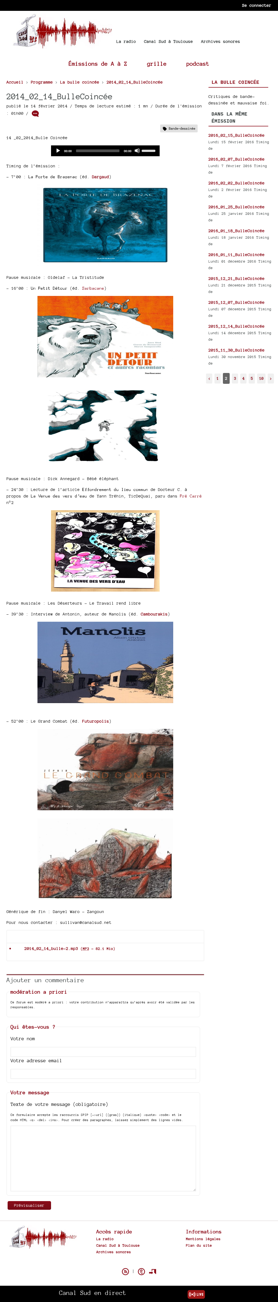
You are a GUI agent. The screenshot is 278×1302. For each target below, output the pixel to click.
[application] (105, 150)
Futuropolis (95, 721)
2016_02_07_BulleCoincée (236, 159)
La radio (126, 41)
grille (157, 63)
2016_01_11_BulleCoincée (236, 254)
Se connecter (256, 5)
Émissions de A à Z (98, 63)
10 (261, 378)
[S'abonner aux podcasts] (141, 1271)
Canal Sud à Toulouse (168, 41)
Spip (139, 1262)
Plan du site (199, 1245)
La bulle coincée (235, 82)
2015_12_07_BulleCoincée (236, 302)
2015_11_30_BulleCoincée (236, 350)
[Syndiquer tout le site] (125, 1271)
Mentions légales (203, 1239)
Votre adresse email (36, 1060)
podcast (198, 63)
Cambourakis (154, 614)
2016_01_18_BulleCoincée (236, 230)
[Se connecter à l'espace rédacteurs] (152, 1271)
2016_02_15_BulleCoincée (236, 135)
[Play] (57, 150)
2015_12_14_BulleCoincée (236, 326)
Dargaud (100, 176)
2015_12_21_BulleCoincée (236, 278)
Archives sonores (220, 41)
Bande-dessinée (182, 128)
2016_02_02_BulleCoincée (236, 183)
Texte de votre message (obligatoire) (59, 1104)
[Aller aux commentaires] (35, 113)
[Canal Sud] (62, 46)
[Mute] (137, 150)
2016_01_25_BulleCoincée (236, 207)
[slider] (149, 150)
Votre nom (23, 1038)
